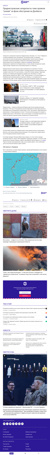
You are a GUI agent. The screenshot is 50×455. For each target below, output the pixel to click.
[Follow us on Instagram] (13, 424)
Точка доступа (6, 444)
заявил (44, 140)
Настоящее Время (7, 14)
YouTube (27, 446)
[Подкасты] (22, 424)
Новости (5, 5)
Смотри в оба (8, 352)
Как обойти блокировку (8, 436)
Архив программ (29, 436)
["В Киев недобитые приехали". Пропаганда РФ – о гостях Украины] (25, 380)
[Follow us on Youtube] (10, 424)
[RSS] (19, 424)
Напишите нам (29, 434)
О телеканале (6, 432)
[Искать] (38, 453)
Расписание (28, 449)
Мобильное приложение (31, 432)
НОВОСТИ (6, 330)
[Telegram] (25, 453)
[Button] (30, 20)
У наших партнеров (7, 446)
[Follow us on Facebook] (4, 424)
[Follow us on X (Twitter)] (7, 424)
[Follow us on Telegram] (16, 424)
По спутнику (5, 449)
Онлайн (27, 444)
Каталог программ (7, 434)
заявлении (29, 62)
